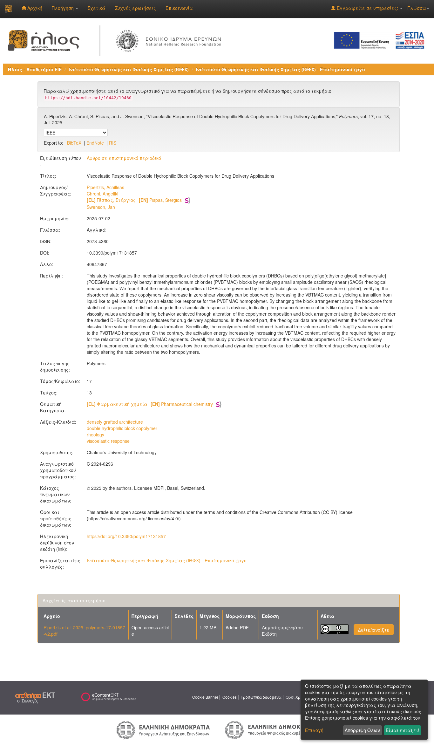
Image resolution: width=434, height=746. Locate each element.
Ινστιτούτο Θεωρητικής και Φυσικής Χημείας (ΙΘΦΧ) (129, 69)
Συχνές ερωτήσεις (135, 8)
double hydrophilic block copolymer (122, 428)
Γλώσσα (416, 8)
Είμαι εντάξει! (402, 730)
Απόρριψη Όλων (362, 730)
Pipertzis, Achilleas (105, 187)
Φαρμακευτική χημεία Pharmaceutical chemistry (150, 404)
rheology (95, 434)
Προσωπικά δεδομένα (261, 697)
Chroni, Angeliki (102, 193)
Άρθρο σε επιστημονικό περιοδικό (124, 158)
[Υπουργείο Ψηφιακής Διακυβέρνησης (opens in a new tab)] (270, 729)
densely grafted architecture (115, 422)
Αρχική (34, 8)
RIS (112, 143)
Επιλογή (314, 730)
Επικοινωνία (179, 8)
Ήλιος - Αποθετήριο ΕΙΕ (35, 69)
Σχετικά (96, 8)
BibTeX (74, 143)
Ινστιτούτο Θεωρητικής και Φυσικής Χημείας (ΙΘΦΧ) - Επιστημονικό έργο (280, 69)
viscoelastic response (108, 441)
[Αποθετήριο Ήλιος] (8, 9)
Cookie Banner (205, 697)
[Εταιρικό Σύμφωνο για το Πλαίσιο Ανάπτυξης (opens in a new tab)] (381, 40)
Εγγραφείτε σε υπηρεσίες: (367, 8)
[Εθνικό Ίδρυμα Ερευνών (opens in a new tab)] (170, 40)
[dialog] (364, 710)
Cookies (229, 697)
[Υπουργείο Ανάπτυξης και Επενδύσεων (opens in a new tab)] (163, 729)
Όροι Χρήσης (298, 697)
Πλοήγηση (63, 8)
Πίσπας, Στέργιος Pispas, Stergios (134, 200)
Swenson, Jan (101, 207)
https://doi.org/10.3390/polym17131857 (126, 536)
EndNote (95, 143)
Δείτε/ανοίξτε (374, 629)
